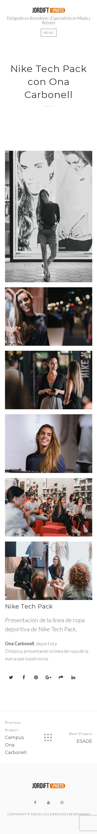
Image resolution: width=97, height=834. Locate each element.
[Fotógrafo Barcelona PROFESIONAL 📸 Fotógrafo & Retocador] (49, 9)
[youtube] (48, 802)
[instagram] (62, 802)
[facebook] (35, 802)
